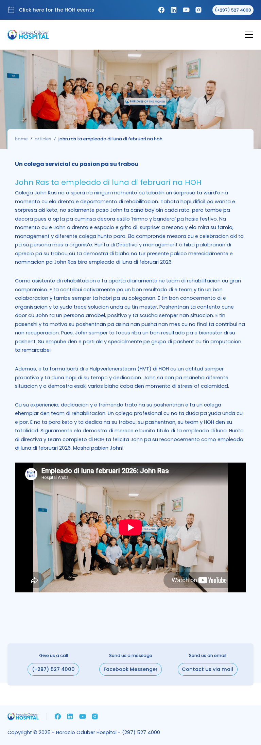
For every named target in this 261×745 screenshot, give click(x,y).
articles (43, 139)
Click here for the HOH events (56, 10)
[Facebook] (161, 10)
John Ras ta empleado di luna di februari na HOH (110, 139)
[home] (28, 35)
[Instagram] (198, 10)
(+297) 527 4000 (53, 669)
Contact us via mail (207, 669)
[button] (246, 35)
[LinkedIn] (173, 10)
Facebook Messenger (131, 669)
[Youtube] (186, 10)
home (21, 139)
